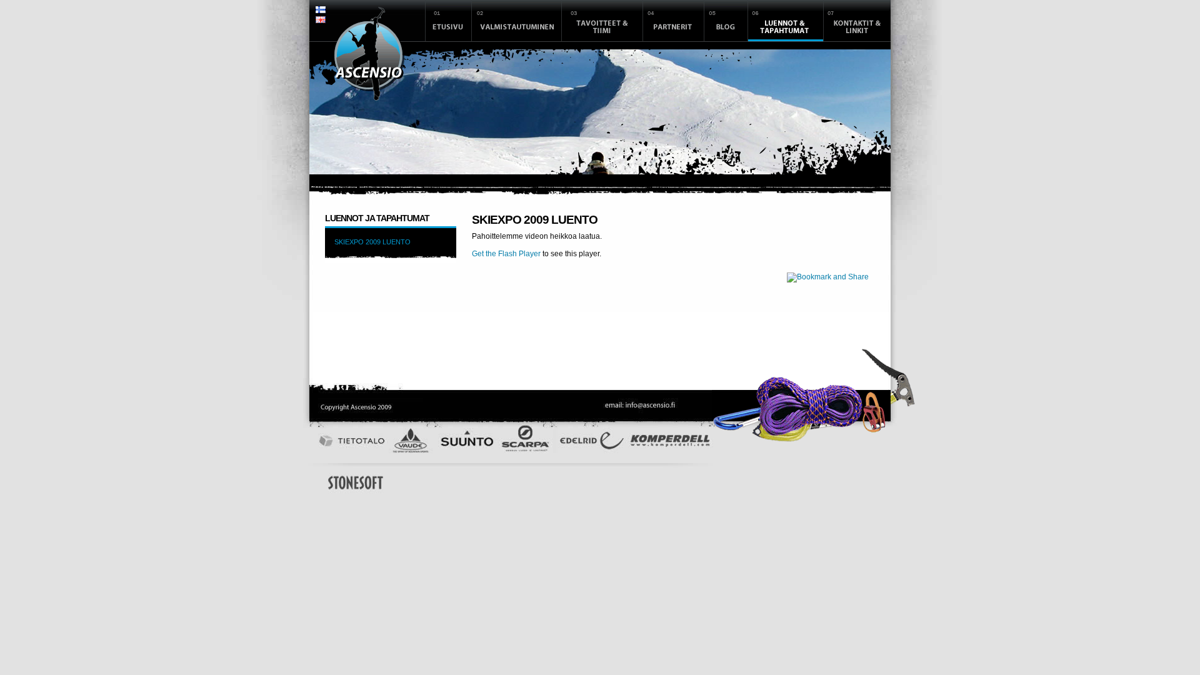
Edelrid (592, 443)
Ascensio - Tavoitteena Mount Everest (369, 53)
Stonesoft (355, 482)
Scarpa (526, 440)
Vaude (410, 440)
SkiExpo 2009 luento (372, 242)
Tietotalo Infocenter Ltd (350, 440)
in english (321, 21)
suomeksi (321, 11)
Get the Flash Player (506, 253)
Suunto (470, 440)
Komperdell (670, 443)
